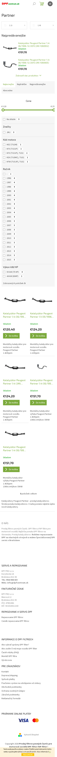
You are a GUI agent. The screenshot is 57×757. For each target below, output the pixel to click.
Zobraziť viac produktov (27, 75)
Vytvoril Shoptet (31, 734)
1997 (11, 182)
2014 (11, 255)
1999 (11, 191)
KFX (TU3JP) (14, 148)
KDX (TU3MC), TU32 (17, 157)
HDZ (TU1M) (14, 144)
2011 (11, 242)
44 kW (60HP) (14, 276)
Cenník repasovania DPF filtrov (15, 621)
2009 (11, 234)
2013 (11, 251)
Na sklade (13, 119)
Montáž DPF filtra (9, 656)
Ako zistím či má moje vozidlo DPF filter (19, 648)
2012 (11, 246)
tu (50, 751)
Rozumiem (28, 755)
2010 (11, 238)
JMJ (10, 132)
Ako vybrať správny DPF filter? (15, 644)
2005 (11, 216)
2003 (11, 208)
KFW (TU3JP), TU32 (17, 161)
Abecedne (7, 90)
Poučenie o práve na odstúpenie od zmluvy (21, 683)
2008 (11, 229)
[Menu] (50, 4)
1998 (11, 186)
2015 (11, 259)
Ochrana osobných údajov (13, 691)
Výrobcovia (7, 660)
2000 (11, 195)
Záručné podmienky (11, 694)
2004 (11, 212)
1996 (11, 178)
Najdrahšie (22, 84)
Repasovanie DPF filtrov (12, 617)
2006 (11, 221)
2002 (11, 204)
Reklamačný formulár (11, 698)
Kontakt (5, 671)
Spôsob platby (8, 679)
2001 (11, 199)
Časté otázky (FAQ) (10, 652)
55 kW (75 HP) (15, 272)
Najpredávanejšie (38, 84)
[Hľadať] (34, 4)
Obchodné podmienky (12, 687)
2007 (11, 225)
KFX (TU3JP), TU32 (17, 153)
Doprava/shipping (10, 675)
